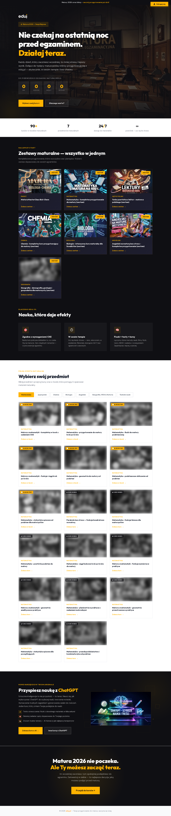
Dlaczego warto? (56, 103)
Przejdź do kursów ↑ (85, 790)
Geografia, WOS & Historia (102, 395)
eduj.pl (68, 811)
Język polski (42, 395)
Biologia (69, 395)
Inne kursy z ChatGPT (57, 730)
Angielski (82, 395)
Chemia (56, 395)
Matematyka (26, 395)
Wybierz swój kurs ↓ (31, 103)
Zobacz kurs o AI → (30, 730)
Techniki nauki (125, 395)
